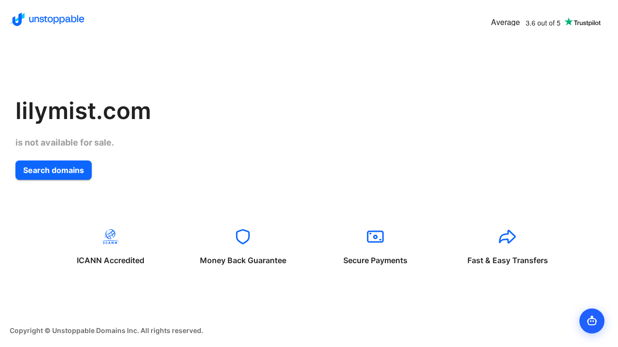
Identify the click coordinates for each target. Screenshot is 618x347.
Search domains (53, 170)
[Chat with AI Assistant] (591, 321)
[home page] (47, 19)
